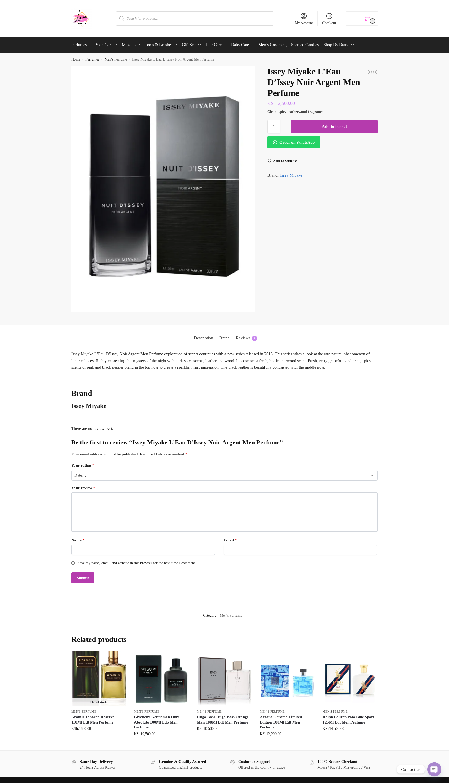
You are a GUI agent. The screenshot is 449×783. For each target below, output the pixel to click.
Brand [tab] (224, 338)
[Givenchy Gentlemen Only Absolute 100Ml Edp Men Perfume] (161, 678)
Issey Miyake (291, 175)
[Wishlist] (118, 659)
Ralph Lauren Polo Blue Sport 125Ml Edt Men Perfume (348, 719)
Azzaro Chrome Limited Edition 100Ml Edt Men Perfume (281, 722)
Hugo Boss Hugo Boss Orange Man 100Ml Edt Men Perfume (223, 719)
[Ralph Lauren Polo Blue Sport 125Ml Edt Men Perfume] (350, 678)
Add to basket (334, 126)
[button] (362, 18)
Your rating (82, 465)
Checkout (329, 23)
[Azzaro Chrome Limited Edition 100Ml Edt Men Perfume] (287, 678)
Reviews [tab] (245, 338)
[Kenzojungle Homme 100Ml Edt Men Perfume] (369, 72)
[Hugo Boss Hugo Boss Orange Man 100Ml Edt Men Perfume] (224, 678)
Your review (83, 488)
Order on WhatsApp (296, 142)
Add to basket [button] (161, 745)
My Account (304, 23)
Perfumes (92, 59)
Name (78, 540)
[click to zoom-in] (163, 189)
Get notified (98, 740)
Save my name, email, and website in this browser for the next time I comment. (137, 563)
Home (75, 59)
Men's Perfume (116, 59)
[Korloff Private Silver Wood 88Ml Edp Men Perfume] (375, 72)
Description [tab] (203, 338)
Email (230, 540)
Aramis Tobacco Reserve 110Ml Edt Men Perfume (93, 719)
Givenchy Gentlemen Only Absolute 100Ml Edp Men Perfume (156, 722)
